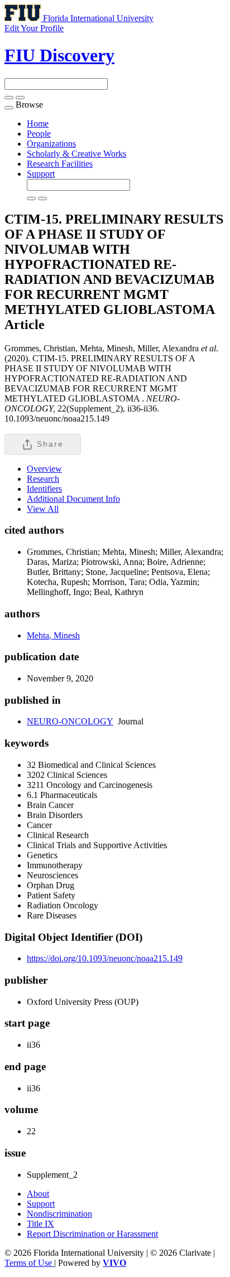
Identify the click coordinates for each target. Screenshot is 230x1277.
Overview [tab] (44, 468)
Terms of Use (29, 1263)
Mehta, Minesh (53, 635)
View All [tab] (43, 509)
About (38, 1193)
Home (38, 123)
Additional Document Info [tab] (73, 499)
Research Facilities (60, 163)
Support (41, 173)
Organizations (51, 143)
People (39, 133)
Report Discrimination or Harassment (92, 1234)
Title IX (40, 1223)
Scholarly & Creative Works (76, 153)
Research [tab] (43, 478)
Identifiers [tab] (44, 489)
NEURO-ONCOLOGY (70, 721)
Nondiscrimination (59, 1213)
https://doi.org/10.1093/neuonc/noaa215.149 (105, 958)
